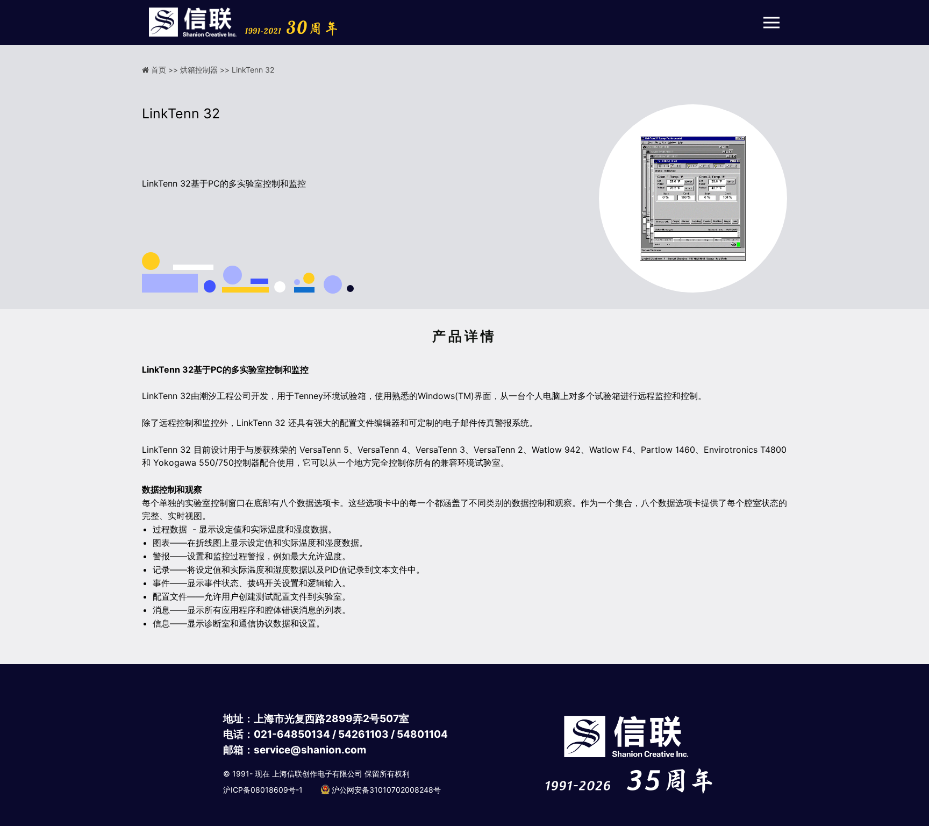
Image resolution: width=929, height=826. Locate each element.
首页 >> (165, 69)
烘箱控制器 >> (206, 69)
